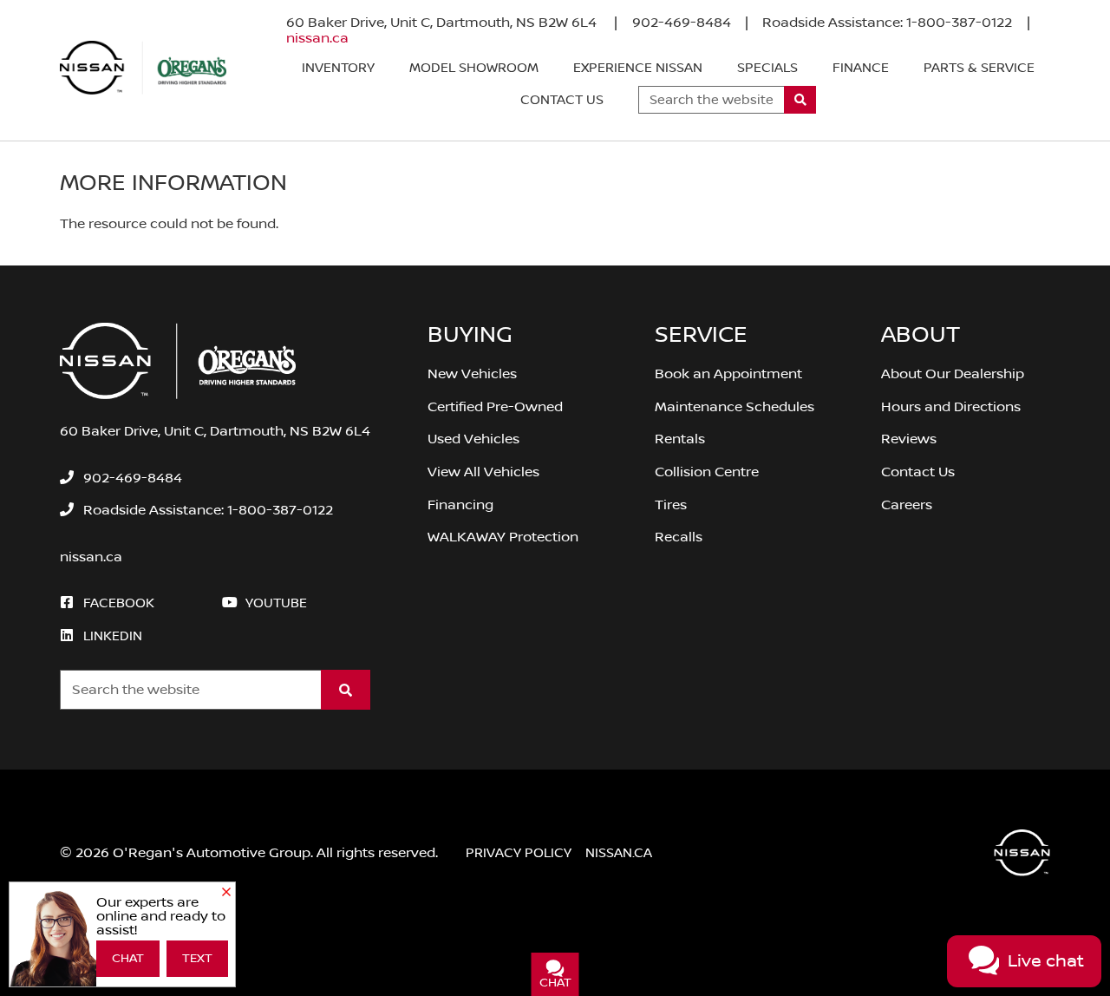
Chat (128, 959)
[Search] (800, 100)
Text (197, 959)
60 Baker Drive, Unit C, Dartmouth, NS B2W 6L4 (443, 22)
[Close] (226, 892)
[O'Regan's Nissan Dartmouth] (143, 68)
